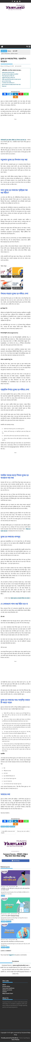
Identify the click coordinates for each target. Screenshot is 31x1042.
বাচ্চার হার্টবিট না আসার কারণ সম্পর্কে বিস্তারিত (8, 832)
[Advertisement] (15, 28)
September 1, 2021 (6, 913)
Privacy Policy (6, 986)
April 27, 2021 (5, 939)
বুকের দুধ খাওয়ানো (12, 826)
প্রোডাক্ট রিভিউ (3, 921)
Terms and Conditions (8, 988)
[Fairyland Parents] (2, 46)
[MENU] (29, 46)
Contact (4, 991)
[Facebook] (4, 94)
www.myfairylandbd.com (20, 965)
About (4, 984)
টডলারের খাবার (3, 826)
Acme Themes (15, 1039)
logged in (12, 955)
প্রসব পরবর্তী (7, 826)
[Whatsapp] (26, 94)
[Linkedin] (15, 94)
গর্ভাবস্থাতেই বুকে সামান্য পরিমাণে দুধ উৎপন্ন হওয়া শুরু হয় (13, 139)
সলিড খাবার (7, 947)
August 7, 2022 (5, 886)
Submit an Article (7, 990)
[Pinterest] (20, 94)
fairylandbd (18, 66)
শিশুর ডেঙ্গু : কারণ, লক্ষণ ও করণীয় (23, 831)
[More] (15, 97)
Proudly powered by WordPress (9, 1038)
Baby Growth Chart (7, 993)
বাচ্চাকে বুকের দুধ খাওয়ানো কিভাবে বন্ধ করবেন (20, 598)
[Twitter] (10, 94)
